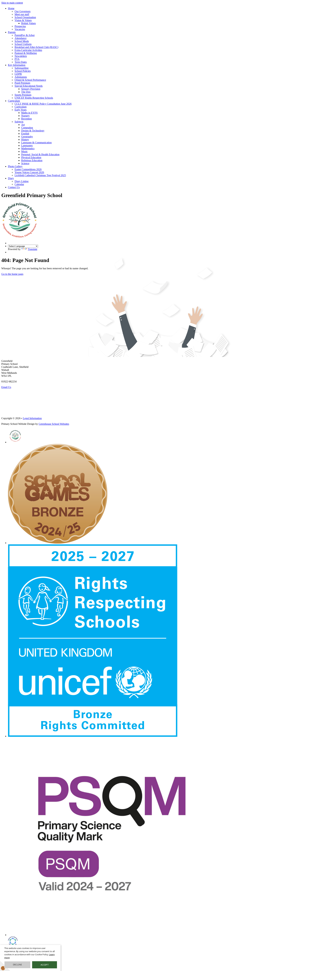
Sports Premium (23, 94)
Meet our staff (22, 14)
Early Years (20, 109)
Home (11, 8)
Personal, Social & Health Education (40, 154)
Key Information (16, 65)
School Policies (23, 71)
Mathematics (27, 148)
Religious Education (31, 160)
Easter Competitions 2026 (28, 169)
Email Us (6, 387)
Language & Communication (36, 142)
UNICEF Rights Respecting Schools (34, 97)
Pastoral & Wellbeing (26, 53)
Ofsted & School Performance (30, 80)
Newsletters (21, 56)
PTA (17, 59)
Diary (11, 178)
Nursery (25, 115)
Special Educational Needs (29, 85)
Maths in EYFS (29, 112)
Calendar (19, 184)
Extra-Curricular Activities (28, 50)
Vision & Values (23, 20)
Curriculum (14, 100)
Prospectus (20, 26)
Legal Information (32, 418)
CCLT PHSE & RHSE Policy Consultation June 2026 (43, 103)
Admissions (21, 77)
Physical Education (31, 157)
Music (24, 151)
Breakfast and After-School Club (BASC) (36, 47)
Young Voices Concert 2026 (29, 172)
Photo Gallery (15, 166)
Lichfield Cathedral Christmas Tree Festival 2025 (40, 175)
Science (25, 163)
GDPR (18, 74)
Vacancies (20, 29)
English (25, 133)
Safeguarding (21, 68)
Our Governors (22, 11)
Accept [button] (45, 964)
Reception (26, 118)
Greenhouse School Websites (54, 423)
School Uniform (23, 44)
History (25, 139)
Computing (27, 127)
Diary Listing (21, 181)
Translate (32, 249)
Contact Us (14, 187)
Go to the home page (12, 274)
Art (23, 124)
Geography (27, 136)
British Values (28, 23)
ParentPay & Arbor (25, 35)
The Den (25, 91)
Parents (12, 32)
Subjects (19, 121)
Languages (27, 145)
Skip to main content (12, 2)
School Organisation (25, 17)
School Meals (22, 41)
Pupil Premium (22, 82)
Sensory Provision (30, 88)
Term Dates (21, 62)
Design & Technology (32, 130)
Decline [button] (17, 964)
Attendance (20, 38)
